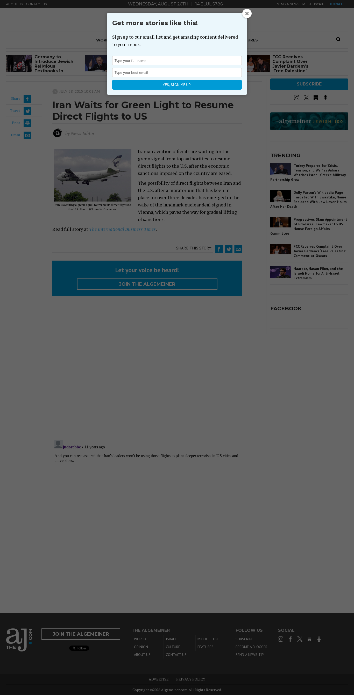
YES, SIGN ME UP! (177, 84)
